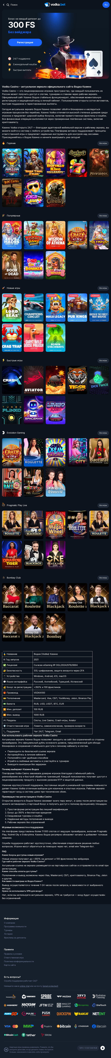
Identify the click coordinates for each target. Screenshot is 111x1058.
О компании (9, 923)
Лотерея (8, 934)
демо (12, 170)
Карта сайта (10, 965)
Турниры (8, 930)
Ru (106, 4)
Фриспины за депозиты (15, 938)
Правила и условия (13, 954)
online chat (25, 986)
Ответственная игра (14, 957)
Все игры (103, 143)
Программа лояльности (15, 926)
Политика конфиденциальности (19, 961)
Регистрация (25, 42)
